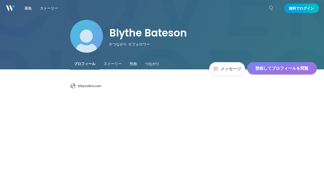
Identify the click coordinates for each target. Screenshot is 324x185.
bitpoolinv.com (89, 86)
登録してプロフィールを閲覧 (282, 68)
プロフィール (85, 63)
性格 (133, 63)
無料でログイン (301, 8)
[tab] (85, 64)
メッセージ (231, 69)
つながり (152, 63)
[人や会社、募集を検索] (271, 8)
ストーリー (113, 63)
